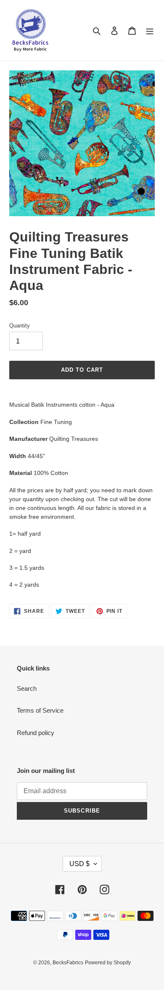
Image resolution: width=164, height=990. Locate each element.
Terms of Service (40, 710)
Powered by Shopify (108, 963)
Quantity (19, 325)
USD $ (79, 863)
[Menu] (150, 30)
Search (27, 688)
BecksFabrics (68, 963)
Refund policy (35, 732)
